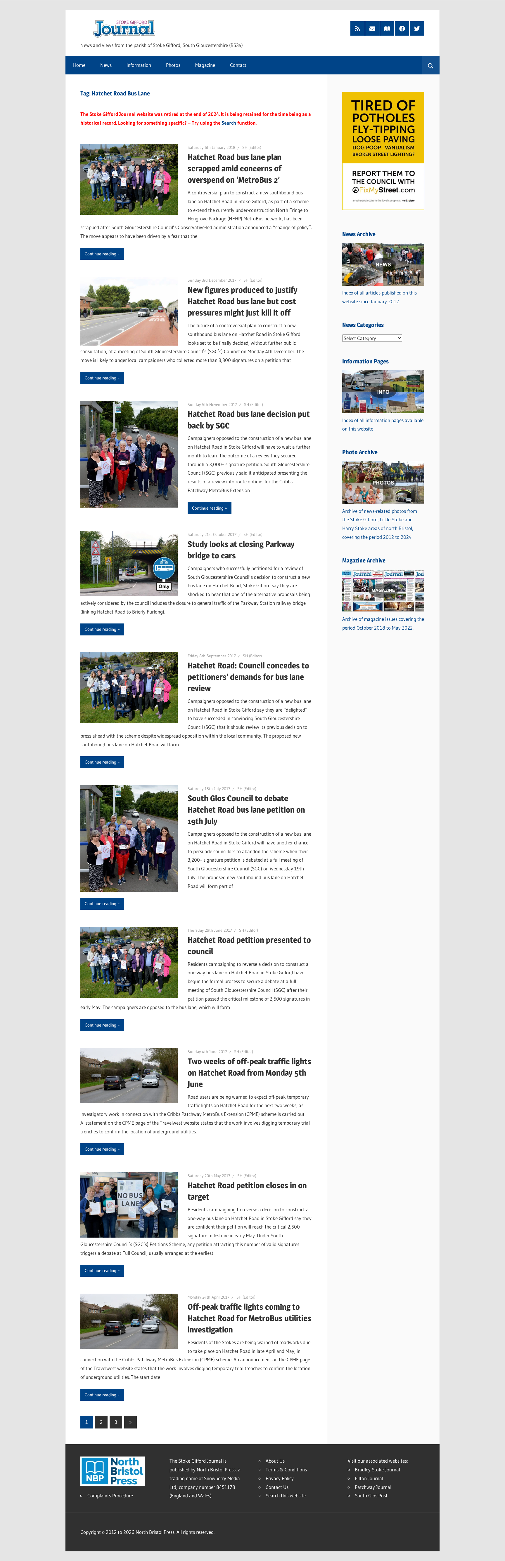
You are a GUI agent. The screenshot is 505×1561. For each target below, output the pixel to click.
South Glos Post (371, 1495)
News (106, 65)
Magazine (205, 65)
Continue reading (100, 254)
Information (139, 65)
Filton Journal (369, 1478)
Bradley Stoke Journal (377, 1469)
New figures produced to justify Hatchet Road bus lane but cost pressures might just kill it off (243, 301)
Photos (173, 65)
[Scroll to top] (495, 1551)
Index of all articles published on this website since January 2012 (379, 297)
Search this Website (286, 1495)
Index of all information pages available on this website (382, 424)
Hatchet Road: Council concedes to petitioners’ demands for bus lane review (248, 677)
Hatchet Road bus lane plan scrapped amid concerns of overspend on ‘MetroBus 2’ (234, 168)
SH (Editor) (251, 147)
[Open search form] (431, 65)
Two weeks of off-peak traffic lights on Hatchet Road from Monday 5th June (249, 1072)
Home (79, 65)
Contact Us (277, 1487)
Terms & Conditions (286, 1469)
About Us (275, 1461)
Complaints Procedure (110, 1495)
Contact (238, 65)
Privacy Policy (280, 1478)
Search (229, 123)
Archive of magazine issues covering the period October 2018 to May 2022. (383, 623)
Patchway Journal (373, 1487)
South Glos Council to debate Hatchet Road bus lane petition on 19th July (246, 809)
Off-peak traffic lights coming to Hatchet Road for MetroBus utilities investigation (249, 1318)
